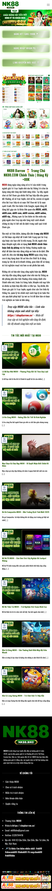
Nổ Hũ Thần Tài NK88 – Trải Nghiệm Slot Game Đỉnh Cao (24, 607)
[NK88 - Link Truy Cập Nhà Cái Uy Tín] (16, 5)
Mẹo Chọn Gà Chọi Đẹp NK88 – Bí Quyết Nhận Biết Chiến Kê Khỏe (25, 464)
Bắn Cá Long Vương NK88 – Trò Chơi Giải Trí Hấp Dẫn (23, 696)
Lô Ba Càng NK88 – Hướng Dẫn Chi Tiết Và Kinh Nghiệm (24, 417)
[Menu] (48, 4)
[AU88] (26, 878)
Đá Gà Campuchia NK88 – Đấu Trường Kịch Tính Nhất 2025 (25, 512)
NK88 (5, 751)
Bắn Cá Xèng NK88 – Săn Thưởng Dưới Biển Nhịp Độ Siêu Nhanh (24, 651)
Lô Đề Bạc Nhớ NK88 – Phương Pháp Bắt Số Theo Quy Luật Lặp (25, 372)
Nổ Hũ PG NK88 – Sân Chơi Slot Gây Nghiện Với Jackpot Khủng (24, 559)
